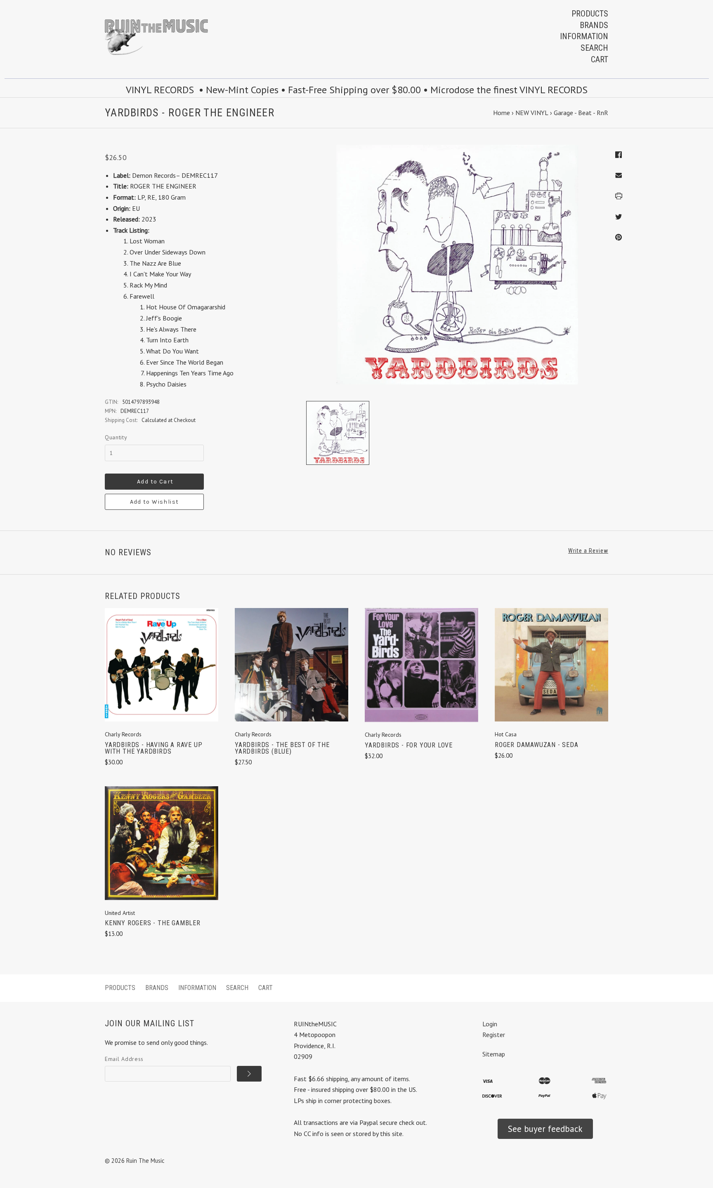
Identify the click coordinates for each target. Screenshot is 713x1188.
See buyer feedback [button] (545, 1128)
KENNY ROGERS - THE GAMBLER (153, 923)
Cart (599, 59)
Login (489, 1024)
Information (584, 36)
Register (493, 1034)
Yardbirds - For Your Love (409, 745)
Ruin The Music (145, 1160)
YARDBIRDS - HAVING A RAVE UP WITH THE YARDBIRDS (153, 748)
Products (589, 14)
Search (594, 48)
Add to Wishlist (154, 501)
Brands (594, 25)
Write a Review (588, 550)
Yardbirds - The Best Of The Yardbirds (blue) (282, 748)
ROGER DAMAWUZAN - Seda (536, 745)
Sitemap (493, 1054)
